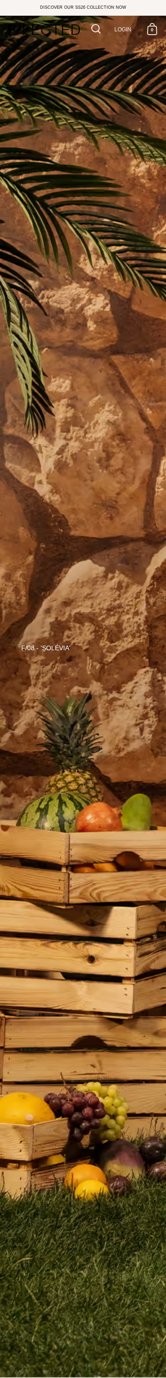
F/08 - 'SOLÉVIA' (46, 648)
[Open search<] (96, 29)
